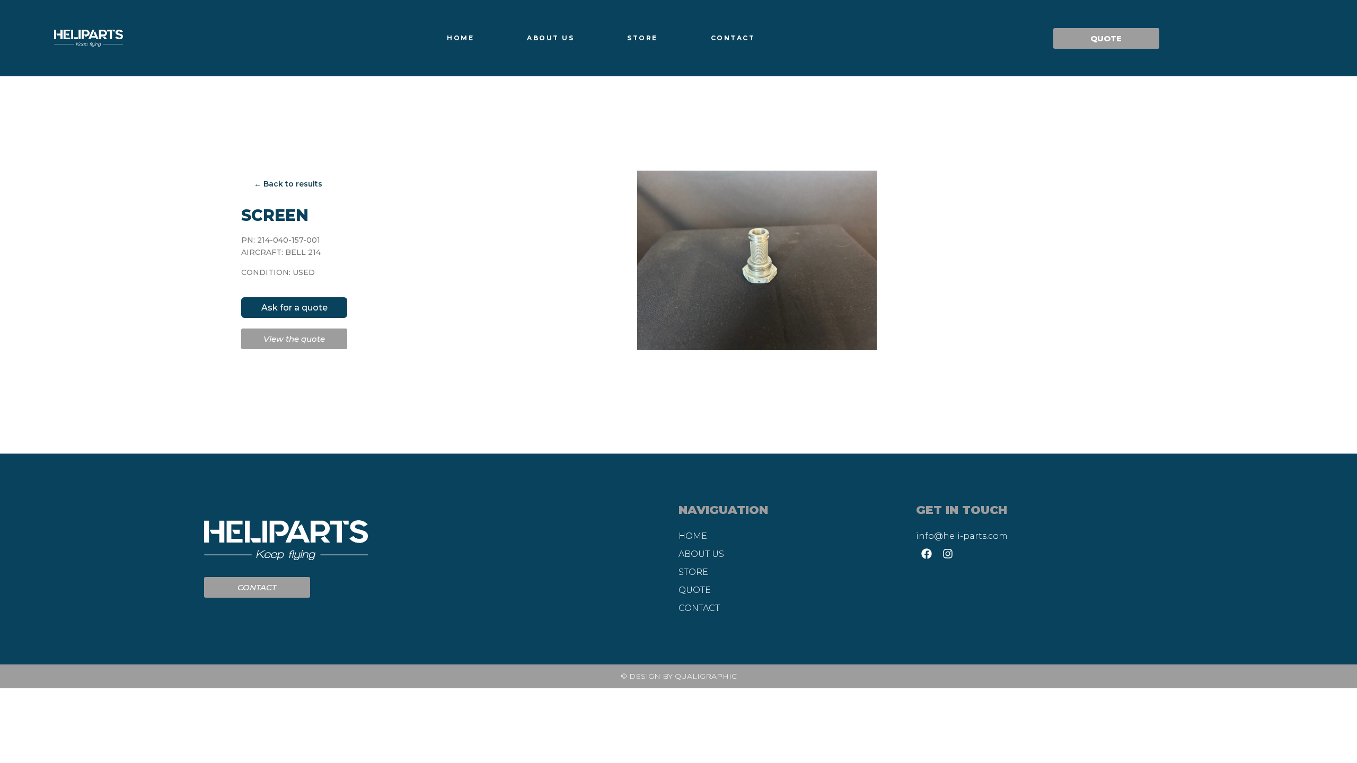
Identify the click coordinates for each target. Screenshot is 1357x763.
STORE (642, 38)
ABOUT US (550, 38)
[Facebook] (926, 553)
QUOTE (694, 590)
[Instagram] (947, 553)
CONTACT (733, 38)
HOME (460, 38)
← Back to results (288, 184)
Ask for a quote (294, 308)
